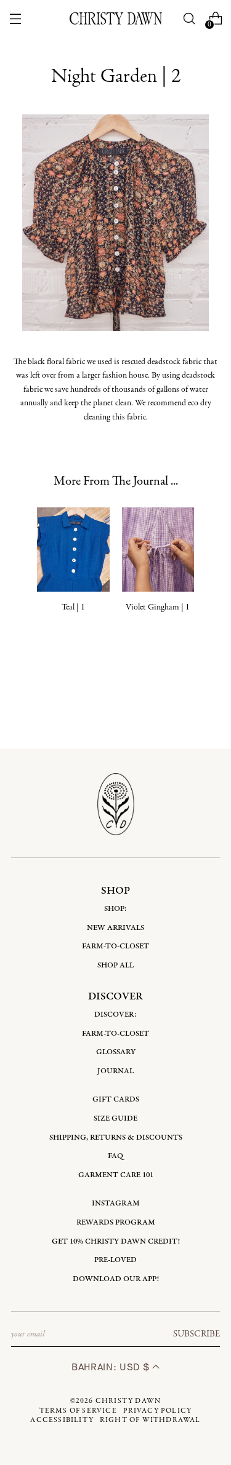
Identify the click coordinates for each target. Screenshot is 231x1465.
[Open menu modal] (15, 18)
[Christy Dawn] (116, 18)
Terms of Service (78, 1411)
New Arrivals (115, 928)
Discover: (115, 1014)
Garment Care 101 (115, 1175)
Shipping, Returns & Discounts (115, 1137)
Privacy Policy (157, 1411)
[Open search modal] (188, 18)
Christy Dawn (128, 1401)
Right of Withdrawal (150, 1420)
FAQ (115, 1156)
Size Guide (115, 1118)
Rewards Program (115, 1222)
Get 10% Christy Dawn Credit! (116, 1241)
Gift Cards (115, 1099)
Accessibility (62, 1420)
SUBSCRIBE (196, 1334)
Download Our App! (116, 1279)
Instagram (116, 1203)
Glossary (116, 1052)
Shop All (115, 965)
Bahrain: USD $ (111, 1366)
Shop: (115, 908)
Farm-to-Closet (115, 946)
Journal (115, 1071)
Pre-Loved (115, 1260)
